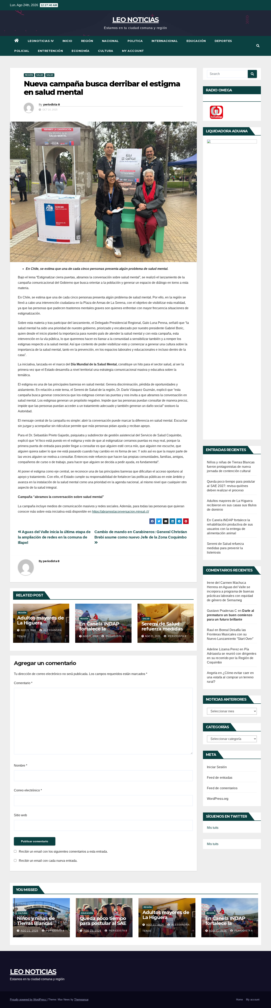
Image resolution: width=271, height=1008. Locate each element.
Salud (39, 75)
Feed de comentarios (222, 788)
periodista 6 (114, 636)
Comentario (23, 683)
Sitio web (20, 815)
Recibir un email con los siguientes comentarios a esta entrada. (63, 851)
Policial (21, 51)
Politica (135, 41)
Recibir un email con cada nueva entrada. (48, 860)
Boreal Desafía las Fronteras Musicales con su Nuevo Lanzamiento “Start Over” (230, 634)
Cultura (105, 51)
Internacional (165, 41)
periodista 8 (51, 104)
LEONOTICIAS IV (41, 41)
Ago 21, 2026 (29, 930)
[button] (257, 45)
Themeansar (81, 999)
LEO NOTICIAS (135, 19)
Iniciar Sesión (217, 767)
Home (239, 999)
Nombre (20, 765)
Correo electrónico (28, 790)
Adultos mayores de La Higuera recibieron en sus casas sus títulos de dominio (232, 505)
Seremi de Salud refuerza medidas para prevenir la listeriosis (162, 631)
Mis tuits (212, 827)
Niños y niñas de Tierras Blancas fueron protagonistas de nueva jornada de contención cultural (231, 467)
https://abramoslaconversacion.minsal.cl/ (120, 511)
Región (87, 41)
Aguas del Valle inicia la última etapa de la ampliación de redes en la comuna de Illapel (54, 537)
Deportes (223, 41)
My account (133, 51)
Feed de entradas (219, 777)
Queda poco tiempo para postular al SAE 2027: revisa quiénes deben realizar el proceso (231, 486)
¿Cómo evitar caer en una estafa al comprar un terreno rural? (230, 677)
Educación (196, 41)
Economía (80, 51)
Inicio (67, 41)
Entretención (50, 51)
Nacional (110, 41)
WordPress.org (218, 798)
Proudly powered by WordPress (28, 999)
